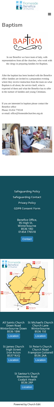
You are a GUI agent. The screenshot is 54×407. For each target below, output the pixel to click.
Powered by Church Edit (27, 404)
